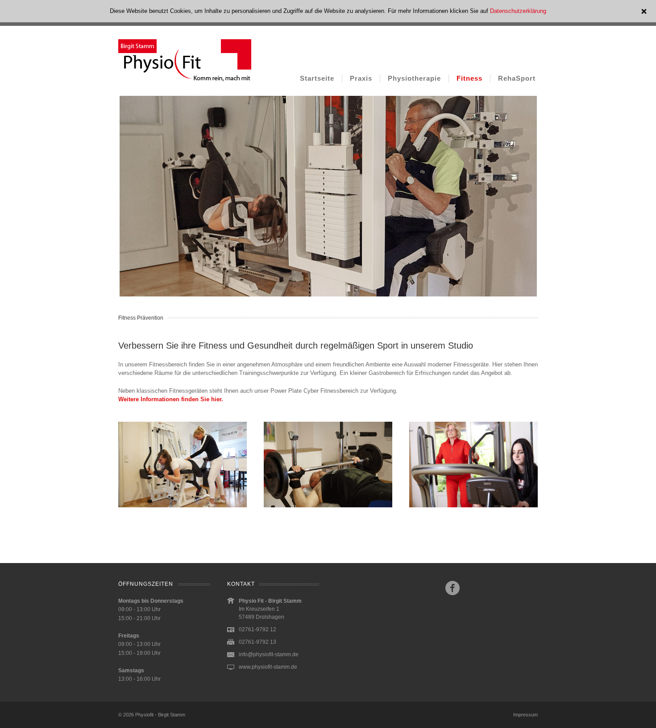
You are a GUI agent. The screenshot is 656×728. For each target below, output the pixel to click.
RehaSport (517, 78)
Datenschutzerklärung (518, 11)
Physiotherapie (414, 78)
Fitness (469, 78)
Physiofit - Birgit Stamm (160, 714)
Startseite (317, 78)
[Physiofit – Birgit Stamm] (184, 82)
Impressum (525, 714)
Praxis (361, 78)
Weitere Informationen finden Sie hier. (170, 399)
